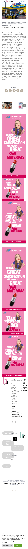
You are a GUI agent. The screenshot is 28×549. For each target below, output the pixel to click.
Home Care (12, 27)
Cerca (24, 392)
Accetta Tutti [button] (18, 545)
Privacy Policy (16, 483)
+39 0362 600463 (14, 405)
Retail (6, 28)
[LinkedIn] (14, 425)
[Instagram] (12, 422)
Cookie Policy (7, 483)
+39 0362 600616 (14, 409)
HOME (24, 379)
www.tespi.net (18, 416)
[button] (3, 105)
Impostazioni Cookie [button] (7, 545)
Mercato (17, 27)
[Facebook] (16, 422)
